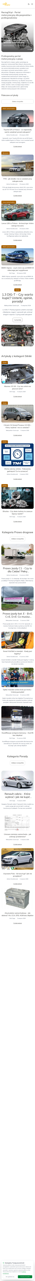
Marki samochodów (9, 108)
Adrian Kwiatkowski (8, 45)
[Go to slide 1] (28, 49)
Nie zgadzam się (10, 1276)
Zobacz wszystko (17, 101)
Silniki (17, 290)
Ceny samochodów (9, 202)
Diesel (7, 37)
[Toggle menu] (32, 4)
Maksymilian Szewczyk (12, 430)
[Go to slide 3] (31, 49)
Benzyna (5, 153)
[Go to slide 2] (29, 49)
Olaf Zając (12, 273)
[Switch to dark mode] (28, 4)
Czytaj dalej (17, 320)
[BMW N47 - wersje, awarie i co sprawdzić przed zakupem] (17, 36)
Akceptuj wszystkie (25, 1276)
